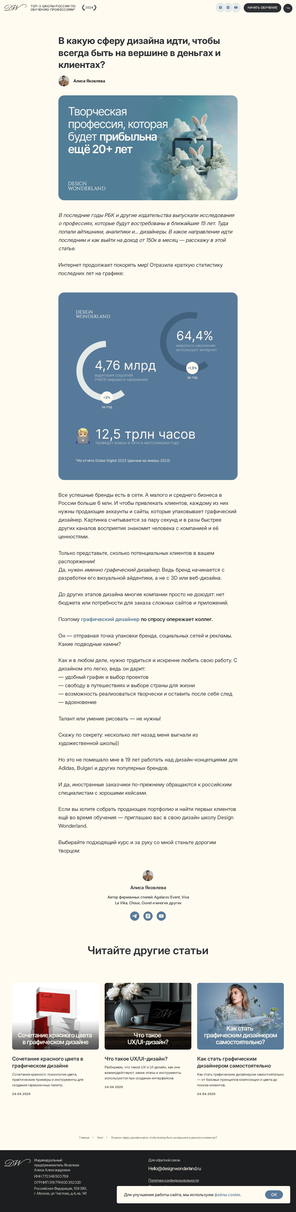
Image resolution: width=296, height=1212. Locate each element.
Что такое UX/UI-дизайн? (136, 1059)
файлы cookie (227, 1194)
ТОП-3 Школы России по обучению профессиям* (53, 8)
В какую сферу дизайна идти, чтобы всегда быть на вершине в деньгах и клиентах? (164, 1137)
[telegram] (134, 916)
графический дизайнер (110, 619)
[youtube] (161, 916)
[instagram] (148, 916)
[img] (235, 7)
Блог (100, 1137)
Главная (84, 1137)
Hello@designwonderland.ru (174, 1168)
